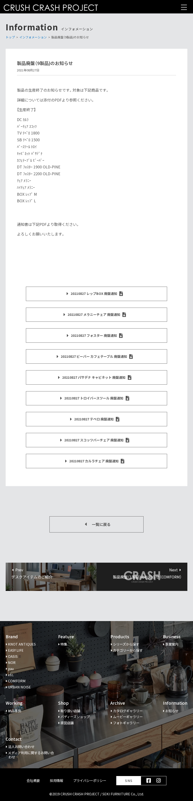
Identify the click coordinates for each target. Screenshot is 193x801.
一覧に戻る (101, 524)
